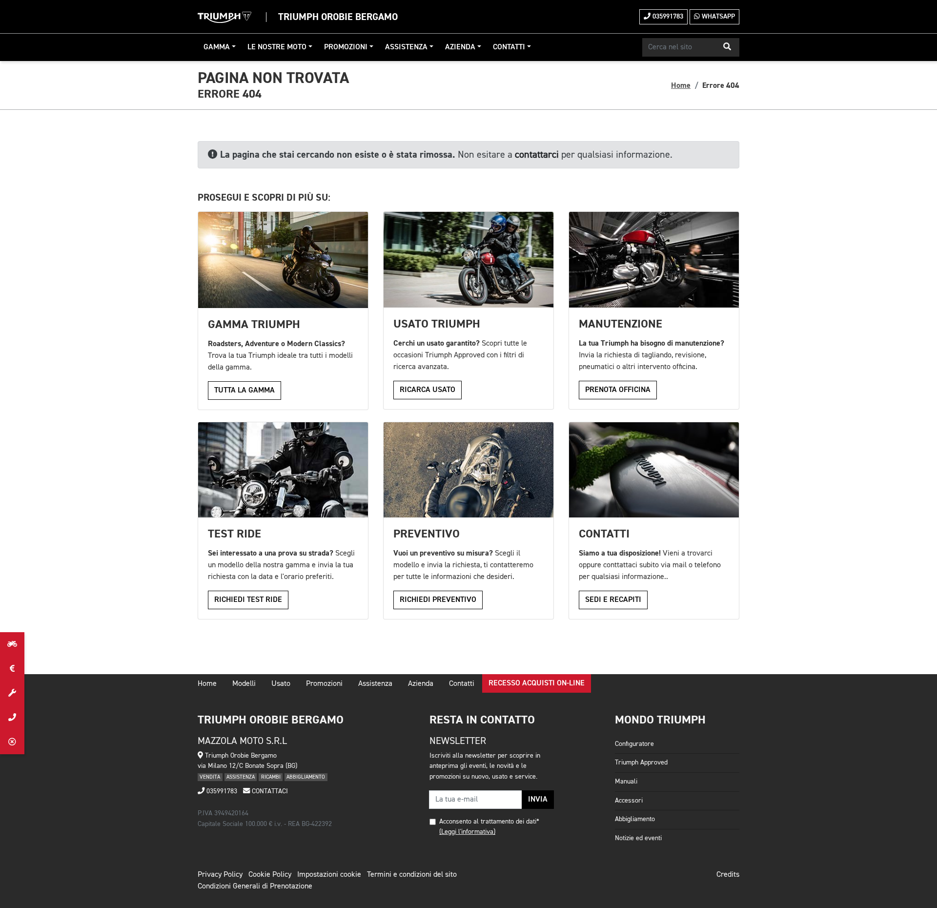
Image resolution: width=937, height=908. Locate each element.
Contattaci (269, 791)
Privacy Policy (220, 875)
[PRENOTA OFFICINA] (12, 693)
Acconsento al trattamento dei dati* (489, 821)
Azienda (460, 47)
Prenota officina (618, 390)
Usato (280, 684)
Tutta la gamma (244, 390)
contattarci (537, 155)
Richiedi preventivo (438, 600)
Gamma (217, 47)
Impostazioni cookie (329, 875)
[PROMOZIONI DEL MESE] (12, 669)
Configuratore (634, 744)
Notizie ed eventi (638, 838)
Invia (538, 800)
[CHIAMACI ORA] (12, 717)
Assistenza (406, 47)
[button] (727, 47)
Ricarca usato (427, 390)
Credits (727, 875)
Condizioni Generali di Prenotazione (255, 886)
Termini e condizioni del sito (412, 875)
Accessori (629, 800)
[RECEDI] (12, 742)
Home (681, 85)
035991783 (667, 16)
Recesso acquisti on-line (537, 683)
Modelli (244, 684)
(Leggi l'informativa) (467, 831)
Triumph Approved (641, 762)
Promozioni (345, 47)
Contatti (509, 47)
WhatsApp (717, 16)
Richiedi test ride (248, 600)
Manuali (626, 781)
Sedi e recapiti (613, 600)
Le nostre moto (276, 47)
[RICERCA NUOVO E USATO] (12, 644)
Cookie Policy (269, 875)
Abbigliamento (635, 819)
